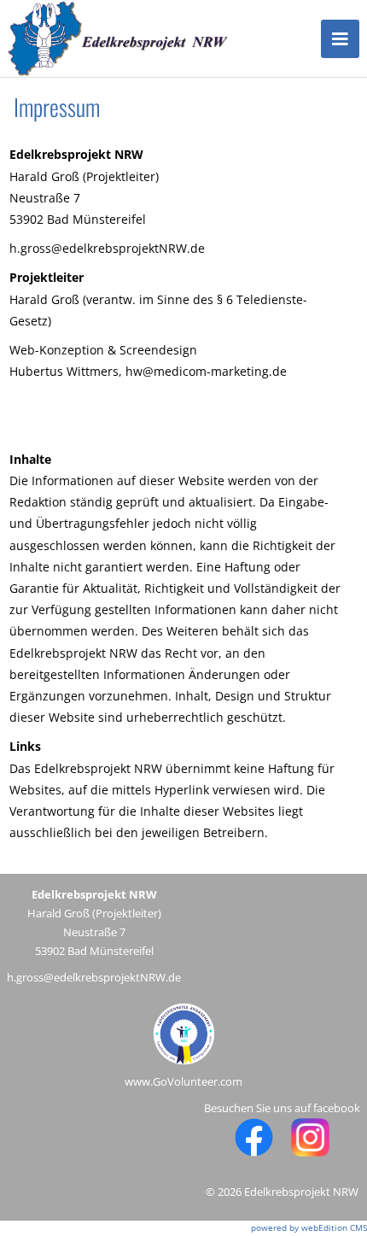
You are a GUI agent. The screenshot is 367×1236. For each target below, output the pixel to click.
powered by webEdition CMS (309, 1227)
